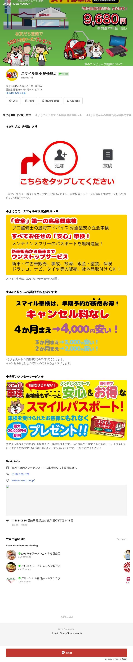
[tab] (17, 115)
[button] (29, 100)
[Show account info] (63, 74)
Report (54, 633)
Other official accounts (71, 633)
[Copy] (72, 520)
